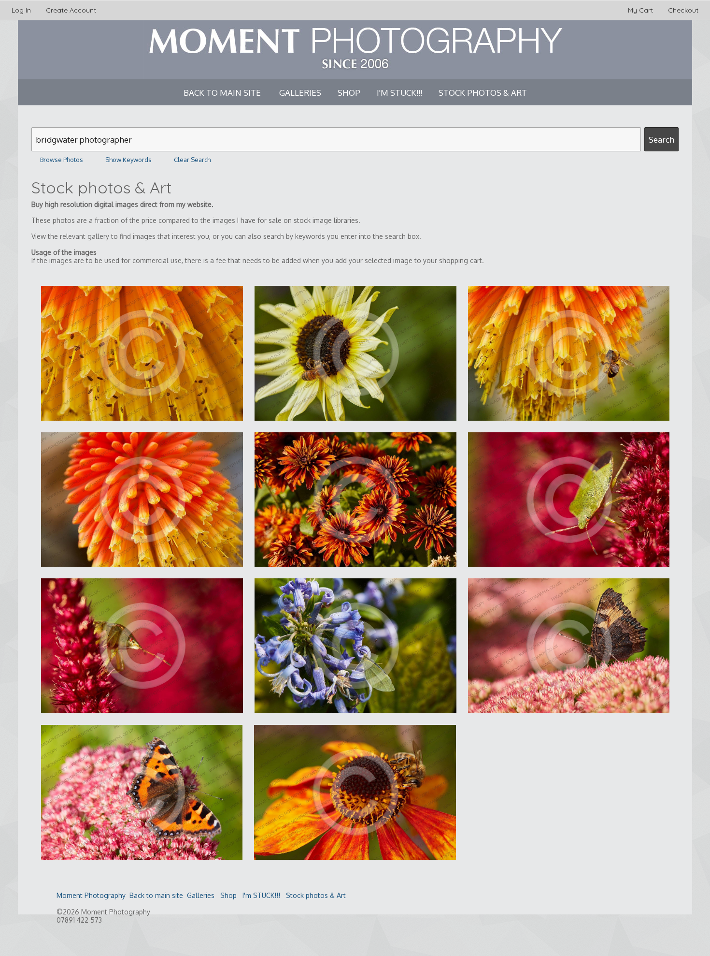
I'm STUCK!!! (399, 93)
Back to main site (222, 93)
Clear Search (192, 159)
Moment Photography (91, 895)
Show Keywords (128, 159)
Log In (21, 10)
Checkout (683, 10)
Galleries (300, 93)
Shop (349, 93)
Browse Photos (61, 159)
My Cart (641, 10)
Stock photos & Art (483, 93)
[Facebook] (67, 939)
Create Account (71, 10)
